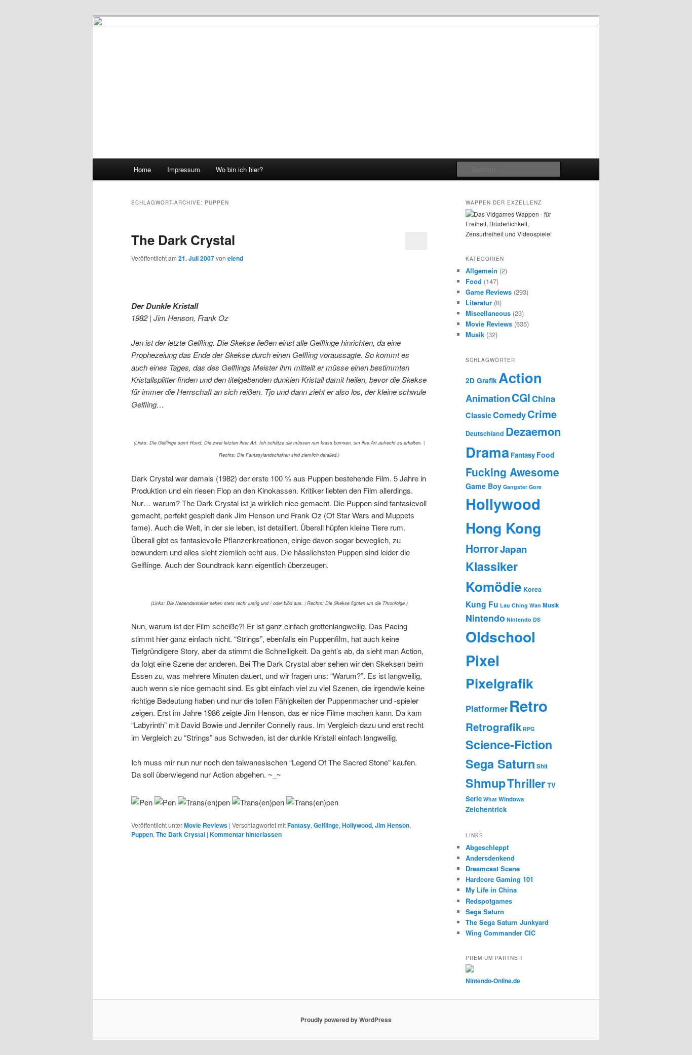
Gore (535, 487)
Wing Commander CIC (500, 933)
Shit (542, 766)
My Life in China (491, 890)
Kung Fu (482, 604)
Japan (513, 549)
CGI (521, 397)
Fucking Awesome (512, 471)
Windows (511, 799)
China (543, 398)
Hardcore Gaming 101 (499, 879)
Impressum (183, 169)
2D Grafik (481, 380)
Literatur (479, 302)
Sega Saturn (500, 763)
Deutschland (485, 433)
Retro (528, 705)
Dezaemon (533, 431)
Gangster (515, 487)
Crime (542, 414)
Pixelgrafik (499, 683)
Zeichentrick (486, 809)
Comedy (509, 415)
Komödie (494, 586)
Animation (488, 398)
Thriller (526, 783)
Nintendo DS (524, 619)
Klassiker (492, 566)
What (490, 799)
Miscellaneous (488, 313)
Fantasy (299, 825)
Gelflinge (326, 825)
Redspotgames (489, 901)
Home (142, 169)
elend (235, 258)
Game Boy (484, 486)
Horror (482, 548)
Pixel (482, 660)
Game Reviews (489, 292)
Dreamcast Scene (493, 868)
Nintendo (485, 618)
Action (520, 377)
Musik (475, 334)
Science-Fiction (509, 744)
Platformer (487, 708)
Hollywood (357, 825)
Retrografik (493, 726)
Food (474, 281)
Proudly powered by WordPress (346, 1019)
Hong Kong (503, 527)
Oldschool (500, 636)
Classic (478, 415)
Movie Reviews (205, 825)
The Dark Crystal (183, 239)
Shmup (486, 783)
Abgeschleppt (487, 847)
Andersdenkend (490, 858)
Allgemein (481, 270)
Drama (487, 452)
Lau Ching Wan (520, 605)
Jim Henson (392, 825)
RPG (528, 729)
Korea (532, 589)
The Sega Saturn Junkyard (507, 922)
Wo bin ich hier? (239, 169)
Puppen (142, 834)
